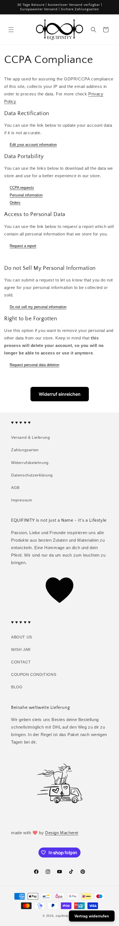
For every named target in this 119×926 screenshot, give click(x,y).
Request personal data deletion (34, 365)
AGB (15, 487)
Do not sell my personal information (38, 307)
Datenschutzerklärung (32, 475)
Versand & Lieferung (30, 437)
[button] (11, 30)
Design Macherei (61, 832)
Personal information (26, 195)
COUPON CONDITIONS (33, 674)
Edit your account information (33, 145)
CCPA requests (22, 188)
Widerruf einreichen (60, 394)
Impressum (21, 500)
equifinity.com (66, 915)
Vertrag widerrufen (91, 916)
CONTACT (21, 662)
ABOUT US (21, 637)
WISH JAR (21, 649)
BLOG (16, 687)
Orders (15, 203)
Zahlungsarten (25, 450)
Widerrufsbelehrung (30, 462)
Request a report (23, 246)
